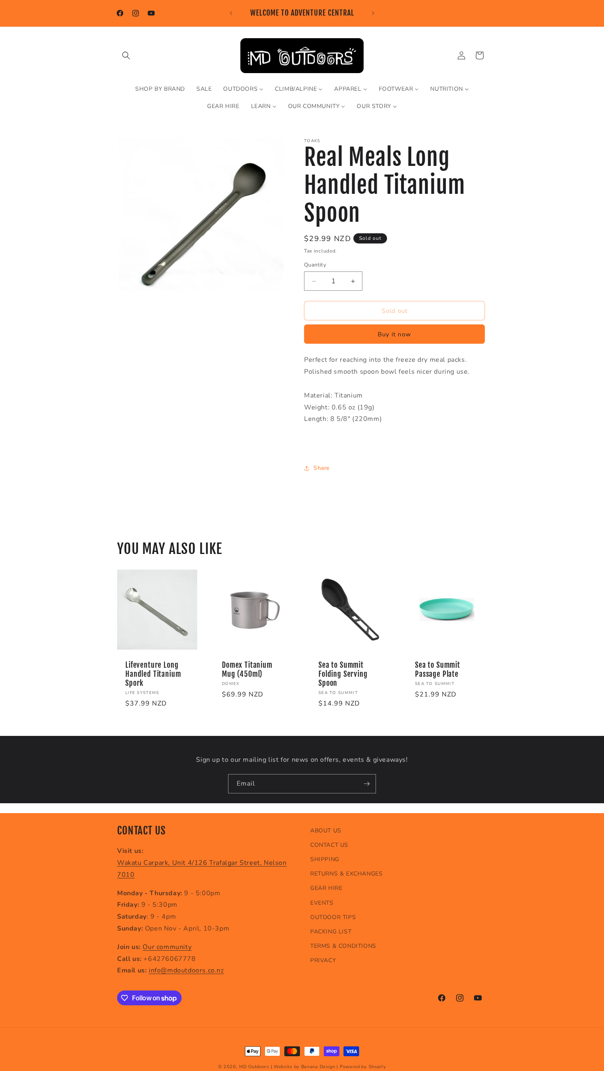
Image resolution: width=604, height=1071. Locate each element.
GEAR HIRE (326, 888)
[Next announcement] (373, 13)
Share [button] (322, 468)
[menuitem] (160, 89)
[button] (126, 55)
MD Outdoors (254, 1067)
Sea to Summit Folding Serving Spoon (343, 674)
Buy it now (394, 335)
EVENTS (322, 903)
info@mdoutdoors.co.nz (186, 970)
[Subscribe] (366, 783)
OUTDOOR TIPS (333, 917)
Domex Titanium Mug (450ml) (247, 670)
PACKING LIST (330, 931)
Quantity (315, 265)
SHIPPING (324, 859)
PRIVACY (323, 960)
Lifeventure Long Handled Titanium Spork (153, 674)
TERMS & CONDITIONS (343, 946)
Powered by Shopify (363, 1067)
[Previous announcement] (231, 13)
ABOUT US (325, 830)
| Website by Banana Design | (305, 1067)
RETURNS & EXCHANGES (346, 874)
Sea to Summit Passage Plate (437, 670)
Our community (167, 946)
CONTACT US (329, 845)
